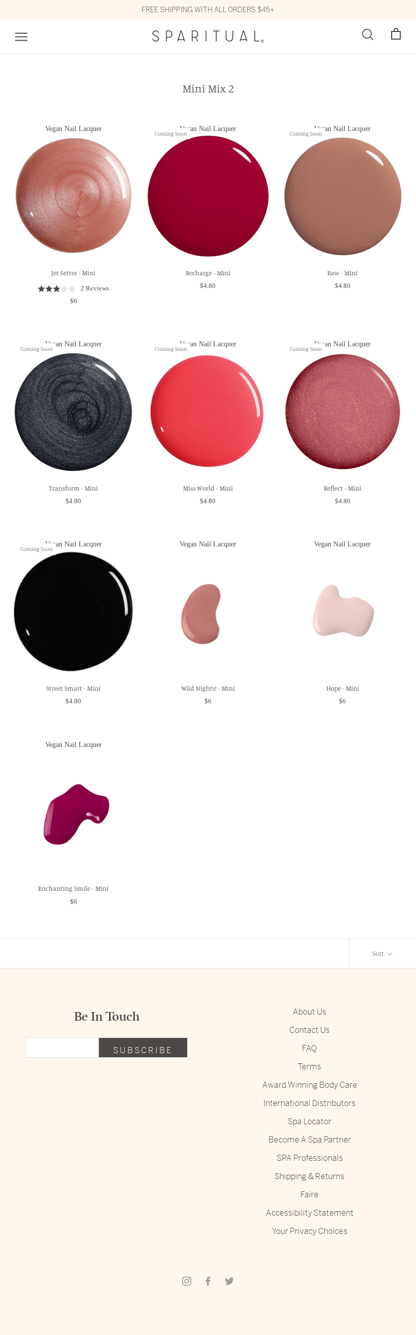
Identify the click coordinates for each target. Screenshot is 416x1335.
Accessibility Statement (310, 1213)
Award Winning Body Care (309, 1085)
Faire (309, 1194)
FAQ (309, 1048)
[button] (396, 34)
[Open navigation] (21, 36)
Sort (379, 953)
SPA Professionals (309, 1158)
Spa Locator (309, 1121)
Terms (309, 1066)
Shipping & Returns (309, 1176)
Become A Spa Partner (309, 1139)
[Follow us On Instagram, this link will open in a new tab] (186, 1280)
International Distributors (309, 1103)
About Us (309, 1011)
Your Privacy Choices (310, 1231)
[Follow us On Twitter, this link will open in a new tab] (229, 1280)
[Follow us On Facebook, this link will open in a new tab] (208, 1280)
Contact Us (309, 1030)
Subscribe (143, 1050)
